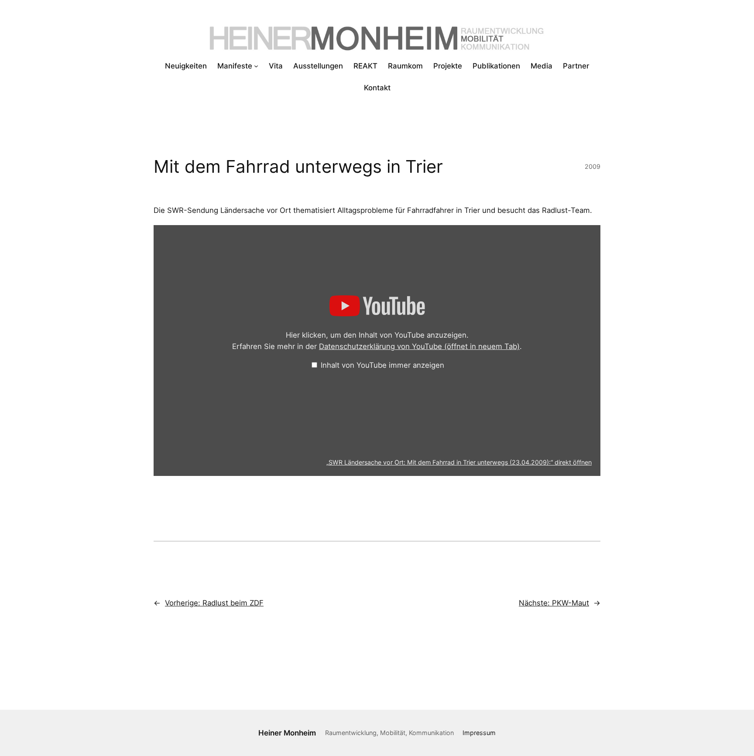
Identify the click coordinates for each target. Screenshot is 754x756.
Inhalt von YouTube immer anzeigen (382, 365)
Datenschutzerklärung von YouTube (419, 346)
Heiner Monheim (287, 733)
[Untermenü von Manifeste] (256, 66)
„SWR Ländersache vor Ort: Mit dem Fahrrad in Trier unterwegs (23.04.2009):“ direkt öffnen (459, 462)
